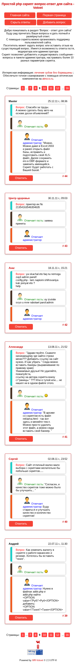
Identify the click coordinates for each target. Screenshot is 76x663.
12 (57, 88)
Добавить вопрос (54, 22)
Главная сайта (19, 15)
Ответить (21, 178)
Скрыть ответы (20, 22)
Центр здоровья (19, 198)
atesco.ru (47, 78)
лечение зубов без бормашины (53, 72)
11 (51, 88)
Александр (16, 346)
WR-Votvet (37, 660)
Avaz (12, 267)
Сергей (13, 458)
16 (67, 88)
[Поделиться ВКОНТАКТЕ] (38, 643)
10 (44, 88)
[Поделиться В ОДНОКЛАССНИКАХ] (38, 648)
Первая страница (54, 15)
